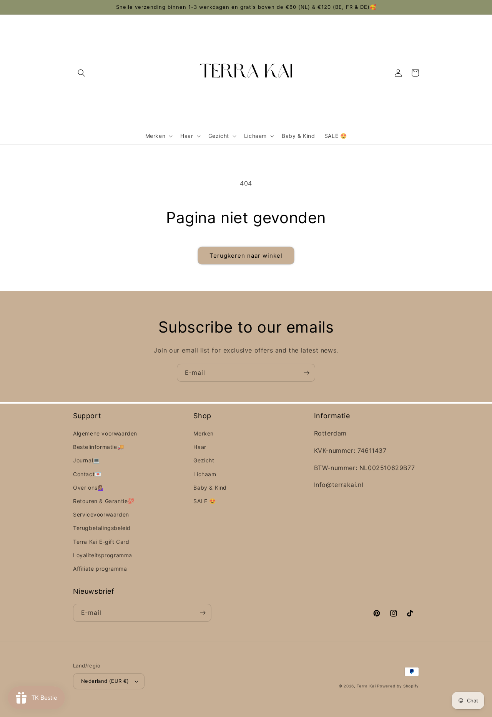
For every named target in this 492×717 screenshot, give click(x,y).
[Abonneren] (306, 373)
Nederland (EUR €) (105, 681)
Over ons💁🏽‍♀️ (88, 487)
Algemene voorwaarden (105, 433)
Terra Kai (367, 686)
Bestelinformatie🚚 (98, 447)
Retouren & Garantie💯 (104, 501)
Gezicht (203, 460)
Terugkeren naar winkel (246, 255)
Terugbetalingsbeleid (102, 528)
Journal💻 (86, 460)
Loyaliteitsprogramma (102, 555)
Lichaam (204, 474)
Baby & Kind (210, 487)
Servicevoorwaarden (101, 514)
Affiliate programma (100, 568)
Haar (199, 447)
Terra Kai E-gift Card (101, 541)
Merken (203, 433)
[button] (81, 73)
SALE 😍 (204, 501)
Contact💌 (87, 474)
